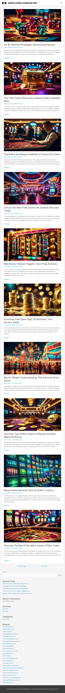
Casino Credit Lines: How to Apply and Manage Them (16, 591)
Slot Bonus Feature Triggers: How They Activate (30, 263)
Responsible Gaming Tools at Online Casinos (29, 490)
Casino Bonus (7, 47)
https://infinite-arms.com (9, 636)
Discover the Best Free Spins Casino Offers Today (32, 545)
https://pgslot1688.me (8, 646)
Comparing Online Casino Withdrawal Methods (14, 586)
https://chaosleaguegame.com (10, 638)
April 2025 (5, 611)
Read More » (7, 58)
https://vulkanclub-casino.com (10, 672)
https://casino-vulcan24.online (10, 665)
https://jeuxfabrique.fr (8, 648)
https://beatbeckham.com (9, 643)
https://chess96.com (8, 660)
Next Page (44, 566)
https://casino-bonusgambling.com (11, 677)
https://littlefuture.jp (8, 653)
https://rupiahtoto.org (8, 626)
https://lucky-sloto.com (9, 629)
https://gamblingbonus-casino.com (11, 680)
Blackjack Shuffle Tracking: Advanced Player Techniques (17, 593)
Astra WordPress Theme (52, 689)
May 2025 (5, 608)
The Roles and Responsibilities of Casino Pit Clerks (32, 154)
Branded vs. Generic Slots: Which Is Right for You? (15, 583)
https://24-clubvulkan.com (9, 675)
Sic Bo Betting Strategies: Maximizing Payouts (29, 44)
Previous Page (21, 566)
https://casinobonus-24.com (10, 651)
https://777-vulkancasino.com (10, 670)
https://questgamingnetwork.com (11, 641)
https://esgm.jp (6, 655)
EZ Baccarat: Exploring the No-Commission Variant (16, 588)
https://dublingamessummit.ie (10, 634)
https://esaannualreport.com (10, 658)
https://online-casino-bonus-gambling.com (13, 668)
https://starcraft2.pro (8, 663)
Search (4, 572)
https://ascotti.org (7, 631)
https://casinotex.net (8, 682)
